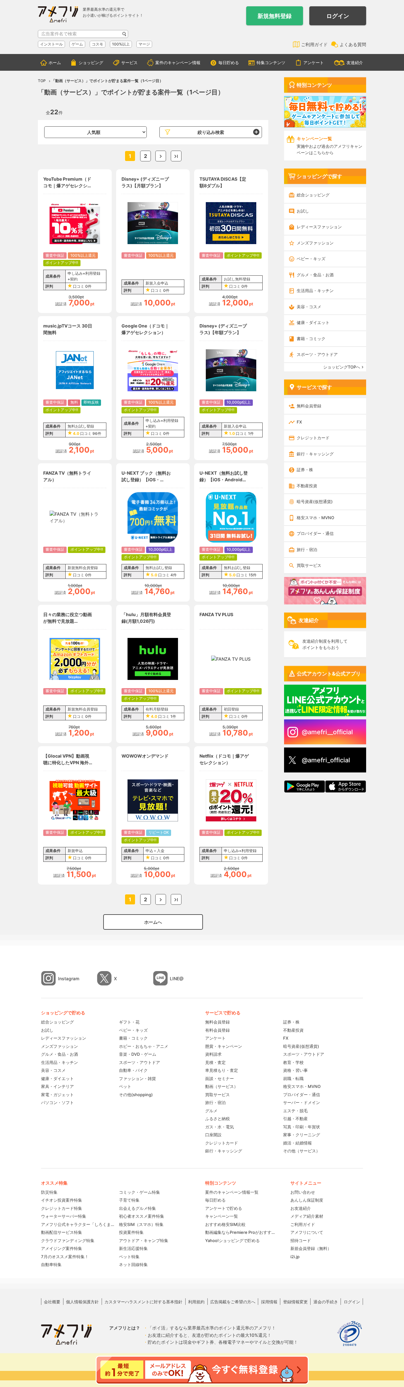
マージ (144, 44)
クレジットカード (313, 437)
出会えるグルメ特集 (137, 1208)
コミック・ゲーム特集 (139, 1192)
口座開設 (213, 1134)
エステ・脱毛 (295, 1110)
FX (299, 421)
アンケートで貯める (223, 1208)
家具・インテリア (57, 1086)
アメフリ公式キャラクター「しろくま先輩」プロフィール (78, 1224)
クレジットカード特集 (61, 1208)
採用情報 (269, 1301)
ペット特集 (129, 1256)
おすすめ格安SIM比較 (225, 1224)
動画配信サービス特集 (61, 1232)
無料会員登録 (309, 405)
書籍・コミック (311, 338)
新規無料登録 (275, 16)
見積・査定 (215, 1062)
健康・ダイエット (313, 322)
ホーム (55, 62)
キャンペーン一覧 (221, 1216)
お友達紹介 (300, 1208)
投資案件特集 (131, 1232)
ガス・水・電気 (219, 1126)
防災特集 (49, 1192)
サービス (129, 62)
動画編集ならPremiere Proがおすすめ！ (241, 1232)
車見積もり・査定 (221, 1070)
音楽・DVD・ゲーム (137, 1054)
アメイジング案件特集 (61, 1248)
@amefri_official (326, 760)
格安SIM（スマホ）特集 (141, 1224)
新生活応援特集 (133, 1248)
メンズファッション (315, 242)
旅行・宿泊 (307, 549)
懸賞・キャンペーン (223, 1046)
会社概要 (52, 1301)
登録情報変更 (295, 1301)
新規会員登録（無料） (310, 1248)
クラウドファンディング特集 (67, 1240)
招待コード (300, 1240)
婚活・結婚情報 (297, 1142)
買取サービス (309, 565)
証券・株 (305, 469)
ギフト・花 (129, 1021)
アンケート (313, 62)
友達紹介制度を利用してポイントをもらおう (325, 644)
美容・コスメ (309, 306)
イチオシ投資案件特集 (61, 1200)
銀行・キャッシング (315, 453)
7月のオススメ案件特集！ (65, 1256)
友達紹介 (355, 62)
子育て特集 (129, 1200)
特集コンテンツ (271, 62)
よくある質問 (353, 44)
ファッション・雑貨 (137, 1078)
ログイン (337, 16)
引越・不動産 (295, 1118)
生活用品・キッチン (315, 290)
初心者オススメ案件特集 (141, 1216)
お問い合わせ (302, 1192)
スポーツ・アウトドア (317, 354)
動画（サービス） (221, 1086)
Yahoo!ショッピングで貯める (232, 1240)
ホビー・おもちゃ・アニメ (143, 1046)
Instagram (68, 978)
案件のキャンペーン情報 (177, 62)
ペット (125, 1086)
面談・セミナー (219, 1078)
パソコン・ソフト (57, 1102)
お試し (303, 210)
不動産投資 (307, 485)
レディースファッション (319, 226)
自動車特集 (51, 1264)
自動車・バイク (133, 1070)
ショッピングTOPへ (341, 366)
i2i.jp (295, 1256)
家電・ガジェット (57, 1094)
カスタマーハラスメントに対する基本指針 (143, 1301)
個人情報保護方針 (82, 1301)
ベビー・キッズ (311, 258)
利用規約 (196, 1301)
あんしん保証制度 (306, 1200)
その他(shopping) (136, 1094)
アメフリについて (306, 1232)
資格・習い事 (295, 1070)
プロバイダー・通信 (315, 533)
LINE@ (177, 978)
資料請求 (213, 1054)
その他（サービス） (301, 1150)
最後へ (176, 156)
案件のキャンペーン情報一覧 (231, 1192)
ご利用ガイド (314, 44)
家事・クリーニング (301, 1134)
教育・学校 (293, 1062)
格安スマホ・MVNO (315, 517)
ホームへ (153, 922)
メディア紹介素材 (306, 1216)
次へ (160, 156)
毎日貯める (228, 62)
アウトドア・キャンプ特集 (143, 1240)
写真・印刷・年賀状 (301, 1126)
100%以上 (121, 44)
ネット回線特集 (133, 1264)
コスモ (97, 44)
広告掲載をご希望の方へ (232, 1301)
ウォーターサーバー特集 (63, 1216)
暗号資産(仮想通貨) (315, 501)
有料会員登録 (217, 1030)
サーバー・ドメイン (301, 1102)
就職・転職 (293, 1078)
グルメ (211, 1110)
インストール (51, 44)
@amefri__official (327, 732)
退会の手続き (325, 1301)
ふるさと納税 (217, 1118)
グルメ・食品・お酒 (315, 274)
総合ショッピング (313, 194)
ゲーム (77, 44)
